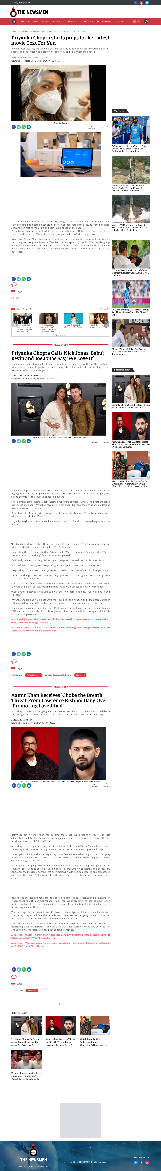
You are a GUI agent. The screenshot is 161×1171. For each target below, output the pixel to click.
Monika (27, 719)
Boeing (16, 298)
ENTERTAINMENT (105, 21)
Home (13, 31)
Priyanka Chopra (60, 123)
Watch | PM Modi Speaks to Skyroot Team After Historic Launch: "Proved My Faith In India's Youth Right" (130, 227)
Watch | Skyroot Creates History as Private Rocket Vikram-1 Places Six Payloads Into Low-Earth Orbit (128, 188)
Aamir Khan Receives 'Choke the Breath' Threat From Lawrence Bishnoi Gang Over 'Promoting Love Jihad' (60, 781)
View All (105, 309)
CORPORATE (71, 21)
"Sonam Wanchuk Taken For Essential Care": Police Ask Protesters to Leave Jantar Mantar (129, 351)
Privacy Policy (43, 1166)
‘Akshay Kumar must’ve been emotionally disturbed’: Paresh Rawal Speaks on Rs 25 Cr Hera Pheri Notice (26, 1075)
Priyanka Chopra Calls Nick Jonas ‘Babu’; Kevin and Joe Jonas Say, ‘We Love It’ (61, 437)
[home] (14, 21)
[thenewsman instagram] (141, 3)
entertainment (25, 31)
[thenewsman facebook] (136, 3)
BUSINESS (57, 21)
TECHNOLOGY (86, 21)
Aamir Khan (18, 990)
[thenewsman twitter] (147, 3)
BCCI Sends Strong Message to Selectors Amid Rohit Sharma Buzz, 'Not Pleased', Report (130, 312)
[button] (138, 21)
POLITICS (25, 21)
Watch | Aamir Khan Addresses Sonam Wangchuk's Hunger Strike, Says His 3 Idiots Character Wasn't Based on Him (94, 1042)
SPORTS (119, 21)
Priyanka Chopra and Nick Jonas (58, 675)
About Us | (22, 1166)
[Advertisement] (94, 12)
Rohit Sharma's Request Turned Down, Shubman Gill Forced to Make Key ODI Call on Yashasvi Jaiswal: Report (129, 148)
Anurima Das (30, 375)
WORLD (45, 21)
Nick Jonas (17, 675)
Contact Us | (32, 1166)
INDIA (35, 21)
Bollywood (80, 675)
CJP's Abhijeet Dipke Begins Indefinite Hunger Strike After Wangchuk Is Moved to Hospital (130, 273)
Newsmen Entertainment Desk (29, 57)
